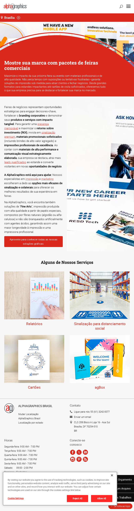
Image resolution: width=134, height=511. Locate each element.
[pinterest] (79, 459)
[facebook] (72, 452)
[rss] (85, 459)
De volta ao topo (122, 506)
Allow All (101, 498)
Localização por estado (30, 422)
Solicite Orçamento (120, 479)
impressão (32, 179)
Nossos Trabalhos (120, 497)
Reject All (77, 498)
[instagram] (72, 459)
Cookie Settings (16, 498)
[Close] (112, 475)
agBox (100, 387)
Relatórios (34, 323)
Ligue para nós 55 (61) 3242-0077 (92, 411)
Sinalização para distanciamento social (100, 326)
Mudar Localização (28, 414)
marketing (47, 179)
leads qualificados (15, 162)
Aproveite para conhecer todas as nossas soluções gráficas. (34, 241)
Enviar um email (82, 416)
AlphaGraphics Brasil (29, 418)
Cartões (34, 387)
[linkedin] (85, 452)
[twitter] (79, 452)
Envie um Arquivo (120, 488)
